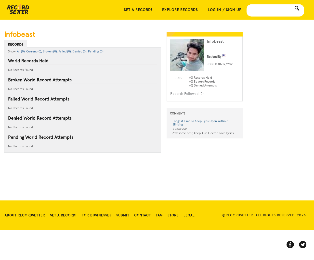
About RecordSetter (25, 215)
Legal (189, 215)
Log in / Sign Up (225, 10)
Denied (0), (79, 51)
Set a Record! (63, 215)
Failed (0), (65, 51)
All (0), (21, 51)
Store (173, 215)
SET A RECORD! (138, 10)
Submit (122, 215)
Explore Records (180, 10)
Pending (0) (96, 51)
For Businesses (96, 215)
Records (16, 44)
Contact (142, 215)
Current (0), (34, 51)
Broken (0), (50, 51)
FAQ (159, 215)
